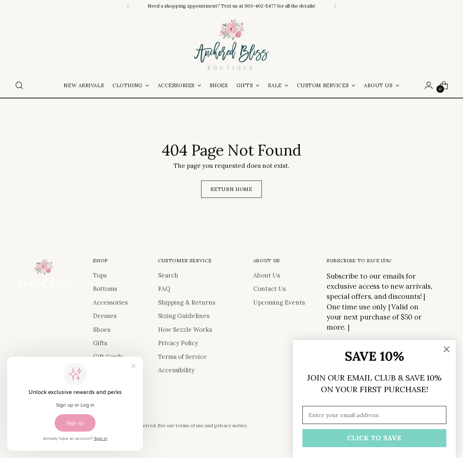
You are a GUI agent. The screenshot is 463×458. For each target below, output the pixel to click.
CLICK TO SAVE (374, 438)
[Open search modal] (19, 85)
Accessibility (176, 370)
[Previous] (128, 6)
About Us (266, 275)
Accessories (110, 302)
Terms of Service (182, 357)
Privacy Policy (178, 343)
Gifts (100, 343)
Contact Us (269, 289)
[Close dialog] (446, 349)
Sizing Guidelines (183, 316)
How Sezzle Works (185, 330)
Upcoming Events (279, 302)
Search (168, 275)
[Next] (335, 6)
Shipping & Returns (186, 302)
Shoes (101, 330)
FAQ (164, 289)
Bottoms (105, 289)
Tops (100, 275)
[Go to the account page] (428, 85)
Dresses (104, 316)
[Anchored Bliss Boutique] (231, 45)
